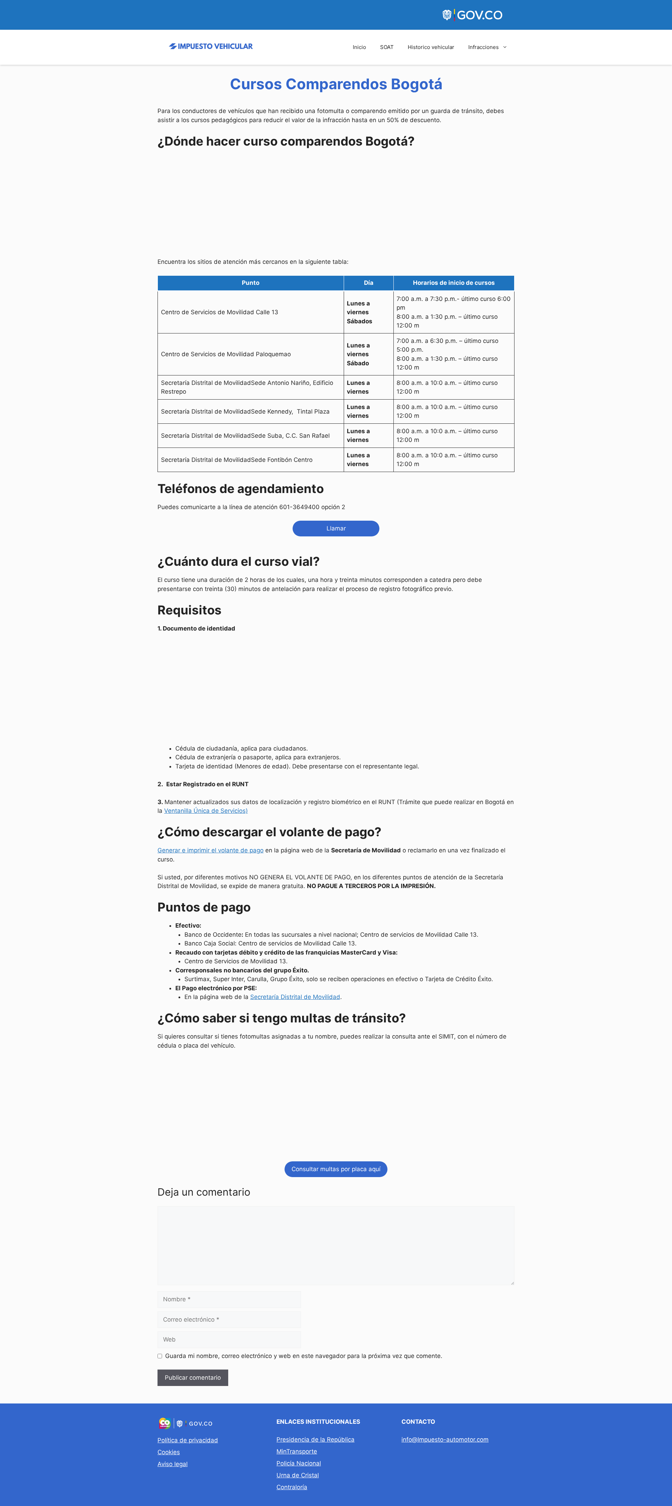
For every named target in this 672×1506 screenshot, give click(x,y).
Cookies (169, 1452)
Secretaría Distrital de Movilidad (295, 996)
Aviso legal (173, 1464)
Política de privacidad (188, 1440)
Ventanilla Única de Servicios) (206, 810)
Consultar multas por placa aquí (336, 1169)
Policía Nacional (298, 1463)
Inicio (359, 47)
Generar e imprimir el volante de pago (211, 850)
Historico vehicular (431, 47)
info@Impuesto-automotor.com (445, 1439)
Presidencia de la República (315, 1439)
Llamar (336, 528)
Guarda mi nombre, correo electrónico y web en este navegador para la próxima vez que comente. (303, 1355)
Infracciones (483, 47)
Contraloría (291, 1487)
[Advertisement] (336, 204)
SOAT (387, 47)
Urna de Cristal (297, 1475)
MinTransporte (296, 1451)
